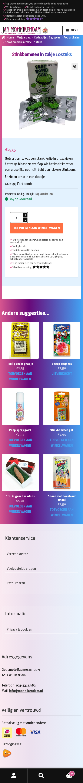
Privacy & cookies (19, 629)
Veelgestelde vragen (21, 568)
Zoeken (41, 776)
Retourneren (16, 583)
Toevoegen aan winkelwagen (36, 228)
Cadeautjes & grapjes (47, 37)
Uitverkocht (62, 374)
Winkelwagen (64, 772)
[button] (75, 66)
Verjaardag (24, 37)
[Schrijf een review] (34, 19)
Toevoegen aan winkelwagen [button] (20, 376)
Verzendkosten (17, 554)
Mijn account (14, 776)
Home (10, 37)
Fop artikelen (72, 37)
